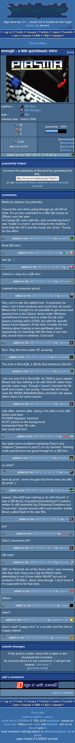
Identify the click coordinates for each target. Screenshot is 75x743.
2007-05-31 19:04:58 (37, 357)
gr (68, 267)
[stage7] (71, 605)
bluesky (64, 182)
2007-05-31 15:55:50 (42, 342)
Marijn (65, 533)
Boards (67, 32)
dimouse (64, 562)
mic (67, 519)
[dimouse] (71, 562)
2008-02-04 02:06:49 (42, 591)
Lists (15, 35)
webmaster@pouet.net (57, 731)
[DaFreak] (71, 281)
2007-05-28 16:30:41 (44, 295)
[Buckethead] (71, 357)
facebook (21, 182)
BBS (37, 35)
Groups (31, 32)
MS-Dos (27, 106)
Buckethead (62, 357)
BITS (66, 436)
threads (37, 186)
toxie (66, 472)
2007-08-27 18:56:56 (47, 519)
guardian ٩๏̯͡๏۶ (60, 619)
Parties (44, 32)
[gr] (71, 267)
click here (42, 664)
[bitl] (71, 252)
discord (33, 728)
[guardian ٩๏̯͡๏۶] (71, 619)
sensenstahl (61, 637)
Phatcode (67, 146)
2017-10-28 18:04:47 (37, 637)
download (66, 139)
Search (26, 35)
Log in (7, 32)
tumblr (53, 182)
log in (56, 692)
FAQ (46, 35)
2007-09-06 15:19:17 (42, 547)
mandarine (52, 720)
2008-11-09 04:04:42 (44, 605)
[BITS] (71, 436)
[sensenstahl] (71, 637)
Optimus (64, 342)
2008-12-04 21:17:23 (34, 619)
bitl (67, 252)
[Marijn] (71, 533)
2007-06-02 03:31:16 (46, 436)
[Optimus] (71, 342)
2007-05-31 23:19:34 (42, 403)
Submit (56, 35)
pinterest (43, 182)
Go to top (37, 712)
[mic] (71, 519)
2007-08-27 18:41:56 (37, 490)
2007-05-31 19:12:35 (41, 371)
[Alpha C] (71, 591)
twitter (32, 182)
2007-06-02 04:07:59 (41, 457)
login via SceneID (44, 685)
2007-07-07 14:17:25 (46, 472)
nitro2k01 (64, 154)
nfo (70, 52)
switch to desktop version (37, 717)
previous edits (37, 668)
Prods (19, 32)
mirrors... (67, 150)
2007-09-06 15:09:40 (44, 533)
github (37, 735)
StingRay (63, 457)
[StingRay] (71, 457)
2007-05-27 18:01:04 (46, 252)
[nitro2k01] (72, 154)
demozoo (67, 142)
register (68, 692)
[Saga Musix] (71, 490)
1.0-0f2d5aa (22, 720)
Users (55, 32)
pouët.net (7, 720)
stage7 (65, 605)
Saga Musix (62, 490)
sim (24, 21)
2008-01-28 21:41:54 (42, 562)
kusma (65, 295)
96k (24, 114)
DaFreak (64, 281)
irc (45, 728)
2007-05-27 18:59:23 (50, 267)
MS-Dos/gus (30, 110)
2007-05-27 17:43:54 (41, 238)
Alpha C (64, 591)
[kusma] (71, 295)
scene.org (32, 25)
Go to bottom (37, 43)
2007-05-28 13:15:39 (42, 281)
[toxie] (71, 472)
